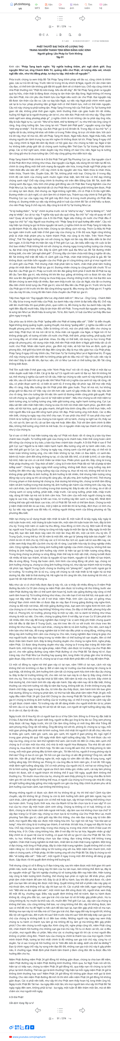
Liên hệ (103, 6)
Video (62, 8)
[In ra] (79, 34)
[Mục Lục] (60, 18)
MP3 (37, 8)
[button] (59, 34)
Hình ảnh (74, 6)
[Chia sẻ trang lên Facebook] (27, 1028)
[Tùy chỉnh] (44, 34)
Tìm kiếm (88, 6)
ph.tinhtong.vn (22, 6)
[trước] (38, 18)
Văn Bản (49, 6)
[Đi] (70, 27)
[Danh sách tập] (51, 27)
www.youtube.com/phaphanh (29, 1037)
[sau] (82, 18)
